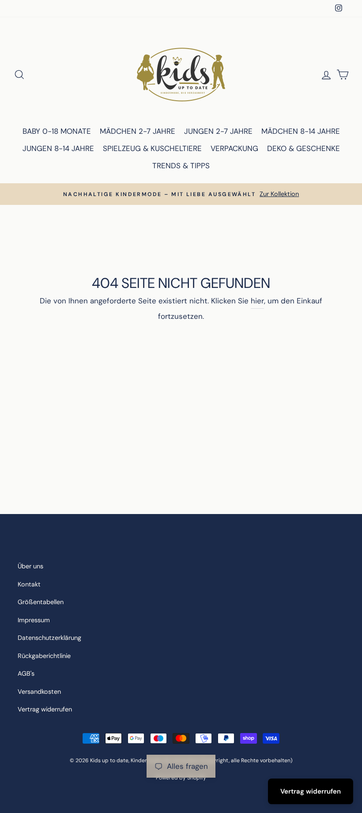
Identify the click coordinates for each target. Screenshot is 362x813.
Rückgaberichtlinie (44, 656)
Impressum (34, 620)
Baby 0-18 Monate (57, 131)
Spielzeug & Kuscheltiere (152, 148)
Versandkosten (39, 692)
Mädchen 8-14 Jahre (300, 131)
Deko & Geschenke (303, 148)
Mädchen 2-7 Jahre (137, 131)
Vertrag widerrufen (45, 709)
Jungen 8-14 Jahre (58, 148)
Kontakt (29, 584)
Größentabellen (41, 602)
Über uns (30, 566)
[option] (181, 194)
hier (257, 301)
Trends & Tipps (181, 165)
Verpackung (234, 148)
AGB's (26, 673)
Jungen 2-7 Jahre (218, 131)
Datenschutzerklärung (49, 638)
